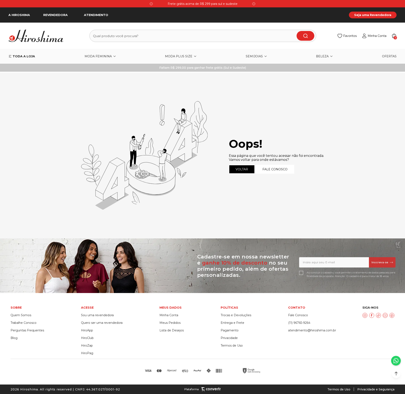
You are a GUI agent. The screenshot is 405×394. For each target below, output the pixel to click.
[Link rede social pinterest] (391, 315)
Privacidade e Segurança (375, 389)
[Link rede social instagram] (364, 315)
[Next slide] (253, 3)
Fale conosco (275, 169)
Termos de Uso (338, 389)
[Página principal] (38, 36)
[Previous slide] (151, 3)
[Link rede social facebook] (371, 315)
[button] (396, 373)
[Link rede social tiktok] (378, 315)
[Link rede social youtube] (385, 315)
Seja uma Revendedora (372, 15)
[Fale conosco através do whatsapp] (396, 361)
